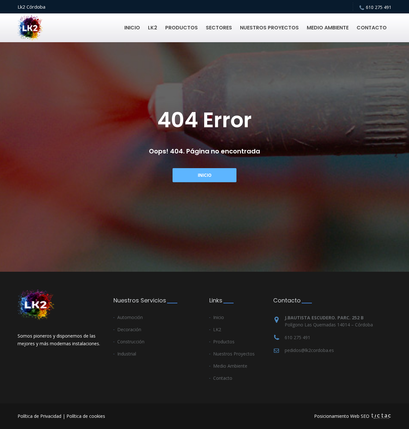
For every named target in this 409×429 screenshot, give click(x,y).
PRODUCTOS (181, 27)
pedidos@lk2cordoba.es (309, 350)
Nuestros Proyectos (234, 354)
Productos (224, 342)
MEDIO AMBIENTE (328, 27)
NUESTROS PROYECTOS (269, 27)
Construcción (130, 342)
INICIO (132, 27)
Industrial (126, 354)
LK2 (152, 27)
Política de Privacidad (39, 416)
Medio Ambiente (230, 366)
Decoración (129, 329)
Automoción (130, 317)
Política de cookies (85, 416)
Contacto (222, 378)
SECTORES (219, 27)
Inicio (205, 175)
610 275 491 (378, 7)
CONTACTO (372, 27)
